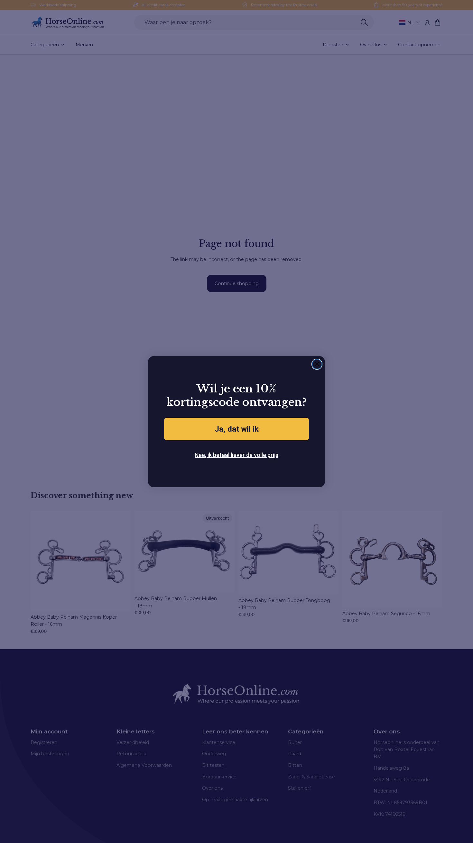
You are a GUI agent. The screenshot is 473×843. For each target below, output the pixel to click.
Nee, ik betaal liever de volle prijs (236, 455)
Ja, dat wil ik (237, 429)
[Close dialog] (317, 364)
